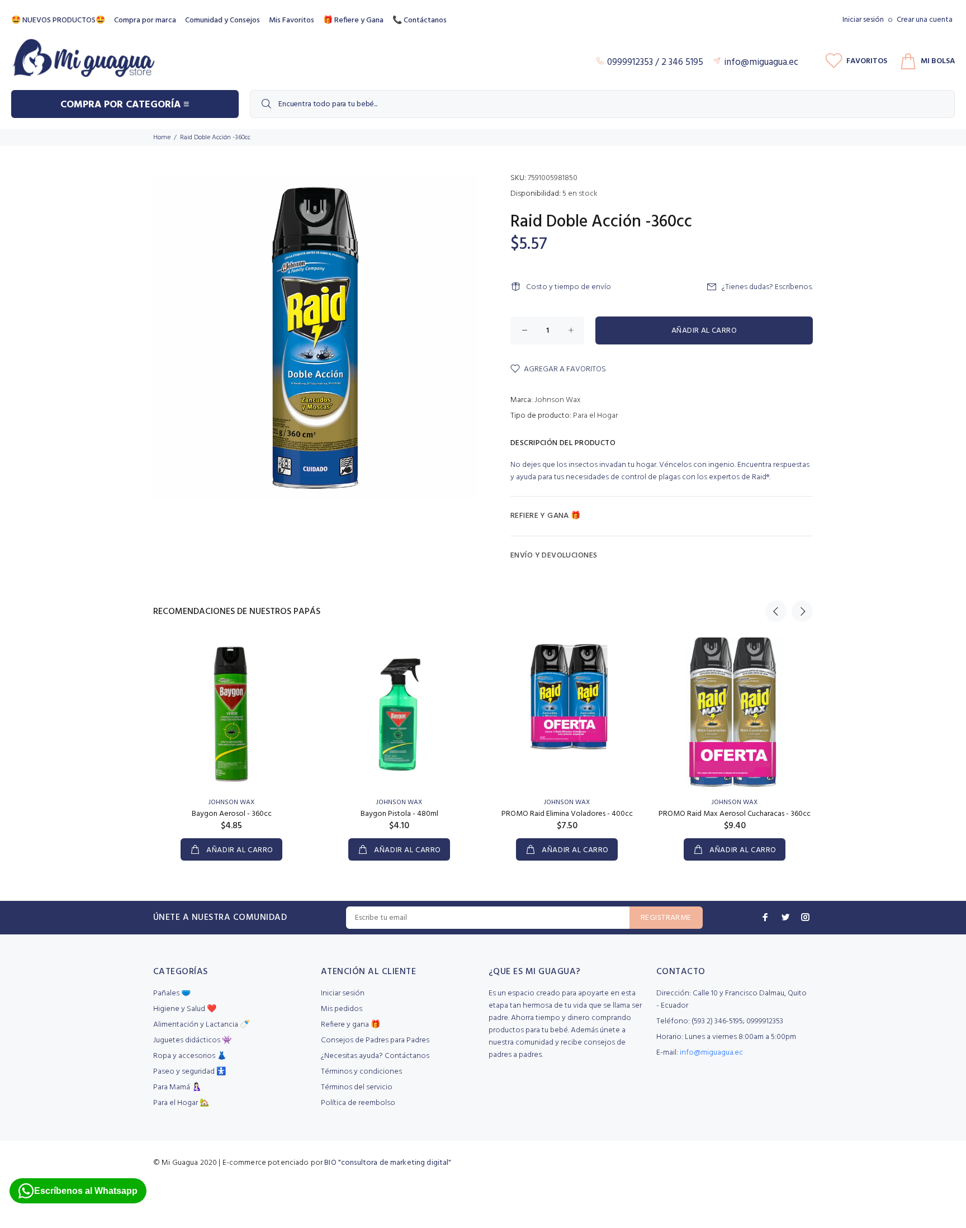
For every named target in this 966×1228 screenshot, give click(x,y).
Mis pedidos (341, 1009)
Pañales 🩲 (172, 993)
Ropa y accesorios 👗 (189, 1056)
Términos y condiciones (361, 1071)
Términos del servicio (356, 1087)
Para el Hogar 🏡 (181, 1103)
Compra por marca (145, 20)
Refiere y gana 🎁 (350, 1024)
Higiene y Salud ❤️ (184, 1009)
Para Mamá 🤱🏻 (177, 1087)
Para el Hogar (595, 415)
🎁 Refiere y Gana (353, 20)
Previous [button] (776, 611)
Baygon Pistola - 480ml (399, 813)
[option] (231, 738)
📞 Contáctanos (419, 20)
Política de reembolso (358, 1103)
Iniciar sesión (863, 19)
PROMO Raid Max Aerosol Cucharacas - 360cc (735, 813)
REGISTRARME (666, 917)
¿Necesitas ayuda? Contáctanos (375, 1056)
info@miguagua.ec (711, 1052)
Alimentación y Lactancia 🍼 (201, 1024)
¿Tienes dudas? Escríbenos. (767, 287)
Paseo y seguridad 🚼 (189, 1071)
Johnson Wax (557, 400)
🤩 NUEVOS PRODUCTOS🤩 (58, 20)
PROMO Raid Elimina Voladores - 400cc (567, 813)
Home (162, 137)
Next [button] (802, 611)
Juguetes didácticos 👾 (192, 1040)
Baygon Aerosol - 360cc (232, 813)
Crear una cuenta (925, 19)
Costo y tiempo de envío (568, 287)
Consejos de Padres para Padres (375, 1040)
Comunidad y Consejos (222, 20)
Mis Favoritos (291, 20)
